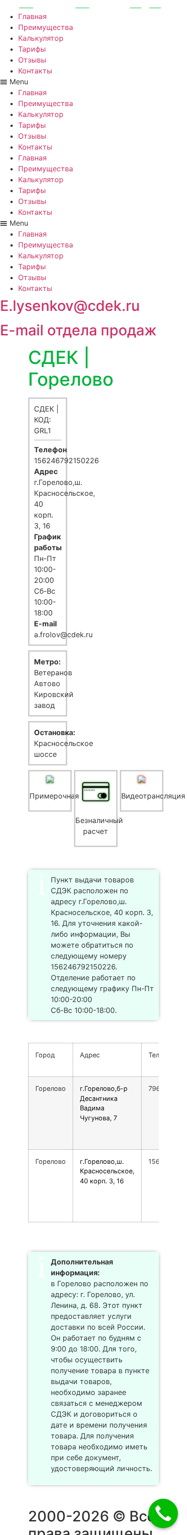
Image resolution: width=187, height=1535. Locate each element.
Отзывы (32, 59)
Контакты (35, 70)
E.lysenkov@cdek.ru (70, 306)
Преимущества (45, 27)
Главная (32, 16)
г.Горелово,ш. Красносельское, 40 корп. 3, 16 (107, 1171)
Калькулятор (41, 38)
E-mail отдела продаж (78, 330)
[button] (93, 81)
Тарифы (32, 48)
